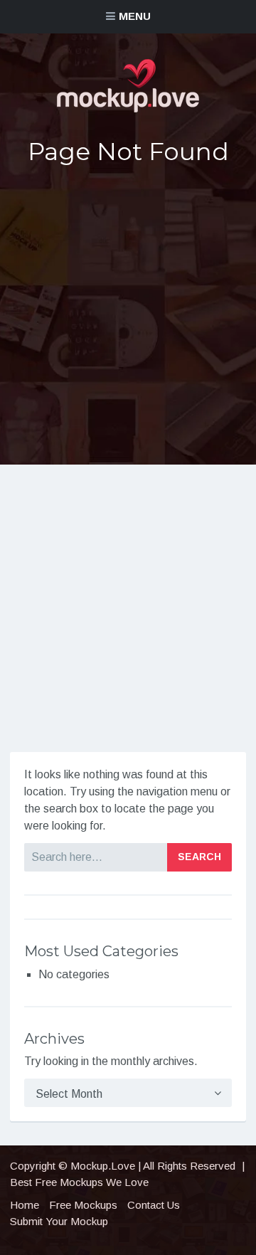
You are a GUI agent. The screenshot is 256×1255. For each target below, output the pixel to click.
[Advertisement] (128, 316)
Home (24, 1205)
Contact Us (153, 1205)
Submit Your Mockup (59, 1221)
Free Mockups (83, 1205)
